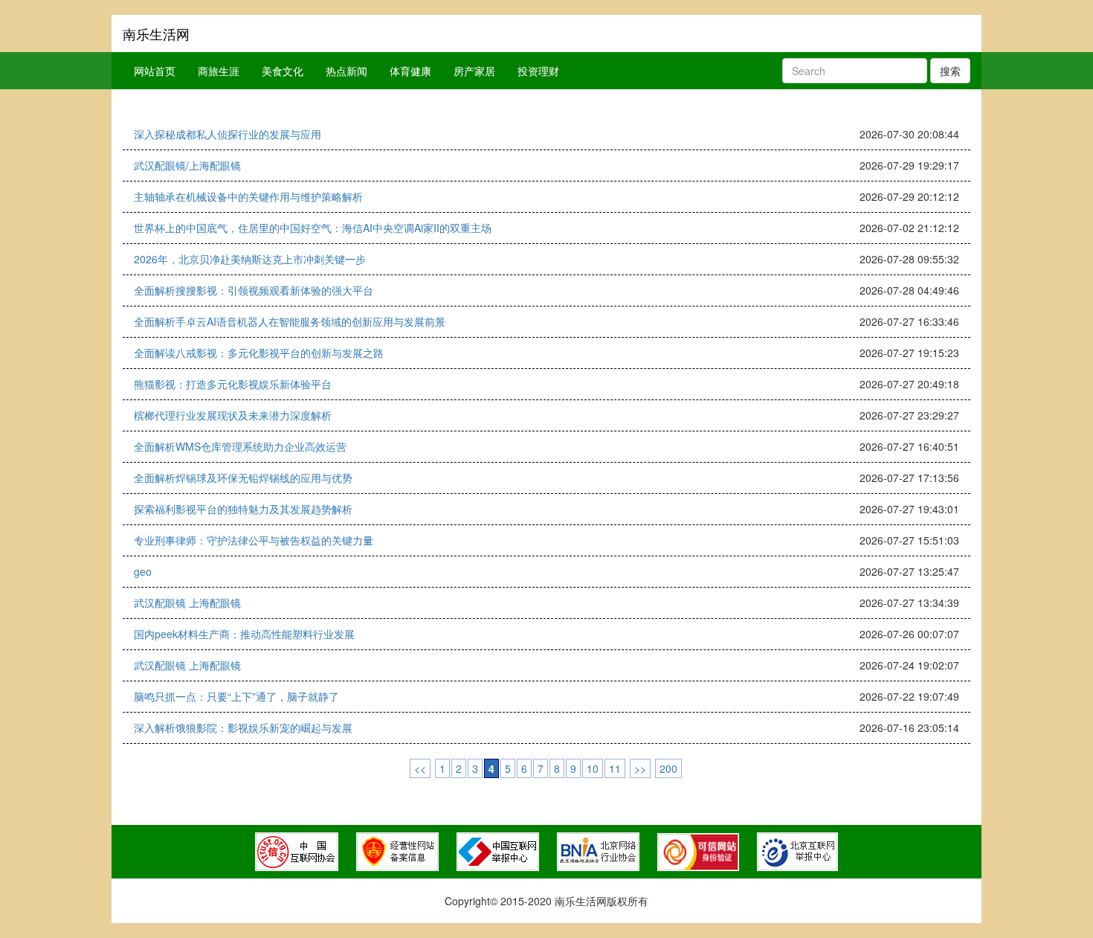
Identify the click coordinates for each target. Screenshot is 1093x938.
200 (668, 768)
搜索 (950, 70)
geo (143, 571)
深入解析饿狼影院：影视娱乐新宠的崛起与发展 (243, 727)
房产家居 (474, 70)
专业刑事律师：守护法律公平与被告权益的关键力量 (253, 540)
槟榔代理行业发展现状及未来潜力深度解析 (233, 415)
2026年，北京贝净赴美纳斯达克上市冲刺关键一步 (250, 258)
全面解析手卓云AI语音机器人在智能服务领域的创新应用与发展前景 (289, 321)
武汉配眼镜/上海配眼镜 (187, 165)
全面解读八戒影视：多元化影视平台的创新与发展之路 (259, 352)
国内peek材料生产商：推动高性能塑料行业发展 (244, 633)
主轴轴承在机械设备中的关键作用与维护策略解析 (248, 196)
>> (640, 768)
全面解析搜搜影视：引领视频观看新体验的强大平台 (253, 290)
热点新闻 (346, 70)
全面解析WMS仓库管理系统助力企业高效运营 (240, 446)
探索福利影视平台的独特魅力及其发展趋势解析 (243, 508)
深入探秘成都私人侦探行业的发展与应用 (227, 133)
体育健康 (410, 70)
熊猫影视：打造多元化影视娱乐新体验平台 (233, 383)
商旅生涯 (218, 70)
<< (420, 768)
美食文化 (282, 70)
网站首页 (154, 70)
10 (593, 768)
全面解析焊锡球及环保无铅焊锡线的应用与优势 (243, 477)
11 (615, 768)
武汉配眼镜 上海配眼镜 (187, 602)
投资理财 (538, 70)
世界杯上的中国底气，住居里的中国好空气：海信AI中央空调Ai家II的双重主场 (312, 227)
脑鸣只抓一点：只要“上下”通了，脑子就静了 (236, 696)
